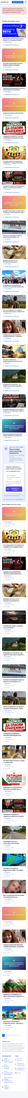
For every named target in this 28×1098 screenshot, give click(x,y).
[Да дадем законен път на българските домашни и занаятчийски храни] (14, 256)
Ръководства (6, 1056)
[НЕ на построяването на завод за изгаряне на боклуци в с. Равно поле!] (14, 306)
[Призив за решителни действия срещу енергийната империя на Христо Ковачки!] (14, 430)
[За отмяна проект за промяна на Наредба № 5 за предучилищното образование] (14, 157)
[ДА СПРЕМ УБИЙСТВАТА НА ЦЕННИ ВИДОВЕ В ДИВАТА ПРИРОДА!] (14, 59)
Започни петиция (17, 2)
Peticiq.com (5, 2)
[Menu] (25, 2)
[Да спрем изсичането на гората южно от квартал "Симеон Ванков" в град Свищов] (14, 207)
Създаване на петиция (15, 489)
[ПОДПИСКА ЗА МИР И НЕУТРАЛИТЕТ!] (14, 109)
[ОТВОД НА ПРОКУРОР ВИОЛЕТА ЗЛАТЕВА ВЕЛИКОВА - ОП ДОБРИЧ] (14, 331)
